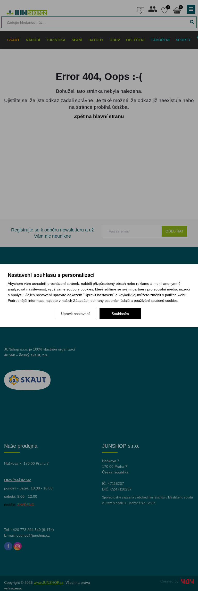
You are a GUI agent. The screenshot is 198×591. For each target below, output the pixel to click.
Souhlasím (120, 314)
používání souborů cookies (156, 300)
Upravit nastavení (75, 314)
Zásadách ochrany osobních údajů (101, 300)
